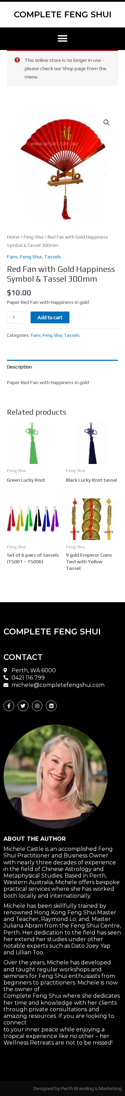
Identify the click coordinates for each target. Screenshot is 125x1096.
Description (19, 367)
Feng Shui (33, 237)
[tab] (62, 366)
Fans (12, 256)
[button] (62, 39)
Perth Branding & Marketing (91, 1088)
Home (13, 237)
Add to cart (50, 317)
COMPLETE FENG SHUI (62, 14)
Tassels (52, 256)
